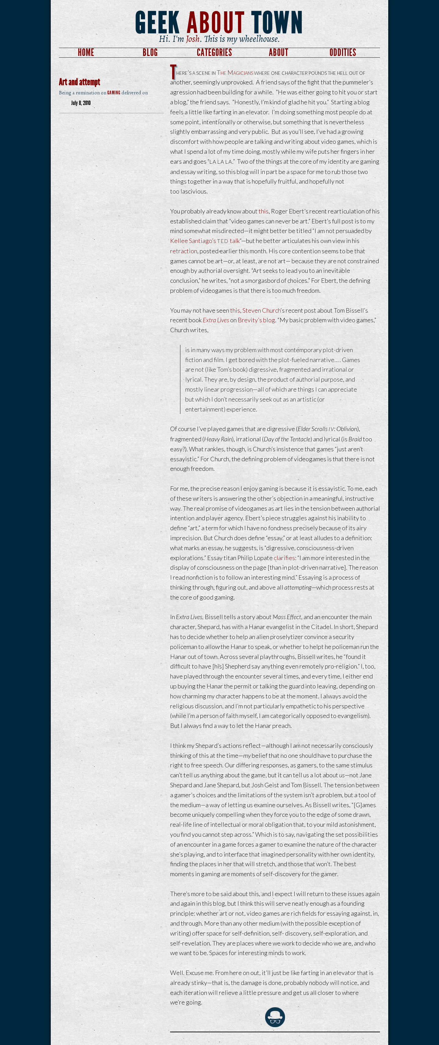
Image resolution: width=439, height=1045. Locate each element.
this (264, 211)
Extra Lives (216, 320)
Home (86, 52)
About (278, 52)
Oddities (343, 52)
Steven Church (261, 310)
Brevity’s (250, 320)
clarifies (284, 557)
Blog (150, 52)
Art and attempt (79, 82)
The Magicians (235, 72)
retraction (183, 251)
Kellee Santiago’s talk (205, 240)
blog (269, 320)
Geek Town (219, 22)
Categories (214, 52)
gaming (113, 92)
